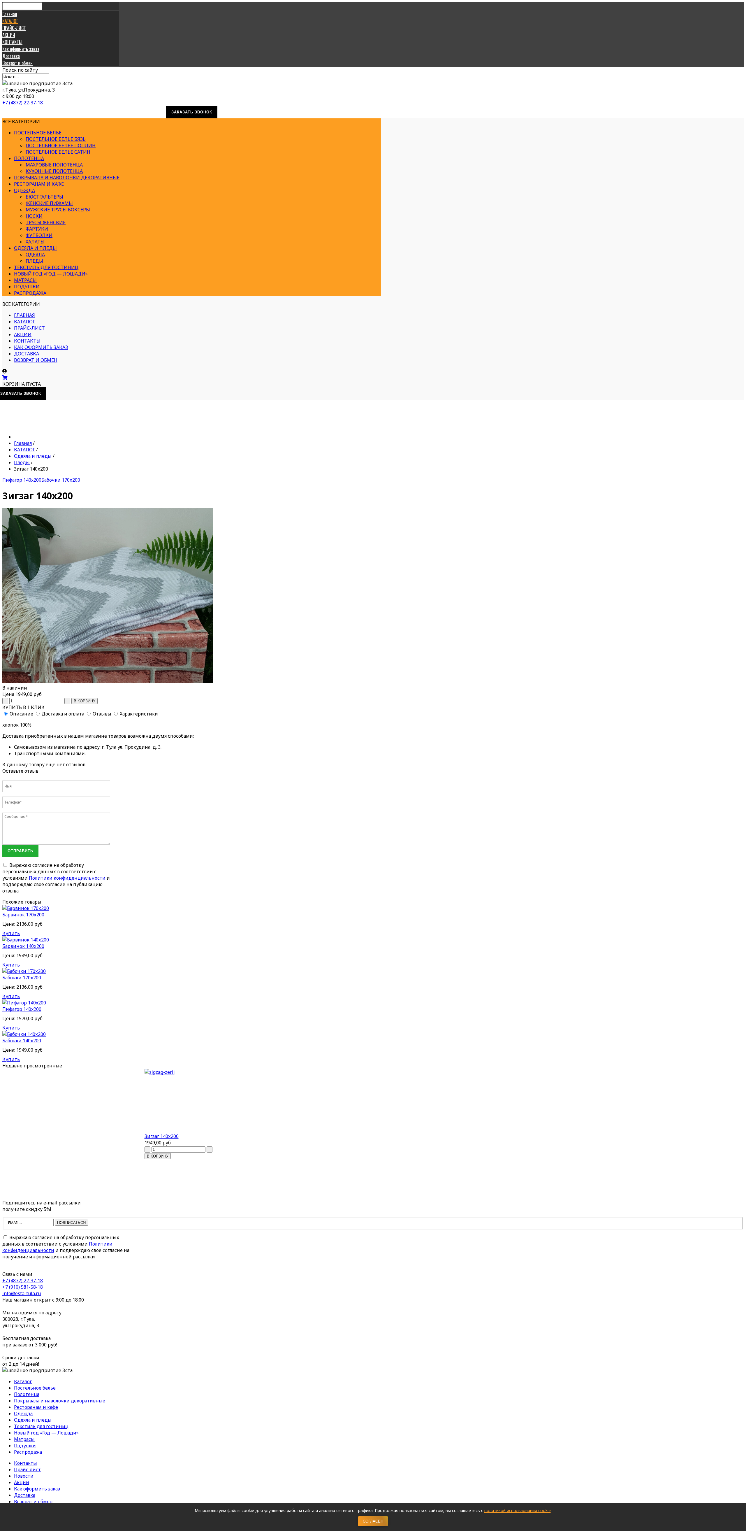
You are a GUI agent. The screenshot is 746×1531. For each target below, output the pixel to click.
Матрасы (25, 280)
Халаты (35, 241)
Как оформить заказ (20, 48)
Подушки (27, 286)
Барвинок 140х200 (23, 946)
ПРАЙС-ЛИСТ (14, 27)
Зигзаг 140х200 (162, 1136)
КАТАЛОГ (10, 20)
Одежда (24, 190)
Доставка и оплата (63, 714)
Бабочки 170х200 (60, 480)
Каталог (23, 1381)
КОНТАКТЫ (12, 41)
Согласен (373, 1521)
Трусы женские (46, 222)
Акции (21, 1482)
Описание (21, 714)
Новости (24, 1476)
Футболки (39, 235)
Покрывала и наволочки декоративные (66, 177)
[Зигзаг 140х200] (192, 1101)
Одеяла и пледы (35, 248)
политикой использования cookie (517, 1510)
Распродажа (30, 293)
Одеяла (35, 254)
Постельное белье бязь (56, 139)
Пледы (34, 261)
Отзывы (102, 714)
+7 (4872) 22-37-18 (22, 102)
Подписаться (71, 1222)
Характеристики (139, 714)
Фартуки (37, 229)
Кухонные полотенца (54, 171)
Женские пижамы (49, 203)
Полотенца (29, 158)
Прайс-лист (27, 1469)
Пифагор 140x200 (21, 480)
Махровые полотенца (54, 165)
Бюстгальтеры (44, 197)
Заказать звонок (191, 112)
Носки (34, 216)
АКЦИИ (8, 34)
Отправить (20, 851)
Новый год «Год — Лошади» (51, 274)
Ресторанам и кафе (39, 184)
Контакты (25, 1463)
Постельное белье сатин (58, 152)
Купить (11, 933)
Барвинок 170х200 (23, 914)
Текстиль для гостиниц (46, 267)
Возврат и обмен (17, 62)
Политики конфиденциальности (67, 878)
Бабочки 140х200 (21, 1040)
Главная (9, 13)
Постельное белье (37, 132)
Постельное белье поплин (61, 145)
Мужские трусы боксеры (58, 209)
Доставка (11, 55)
